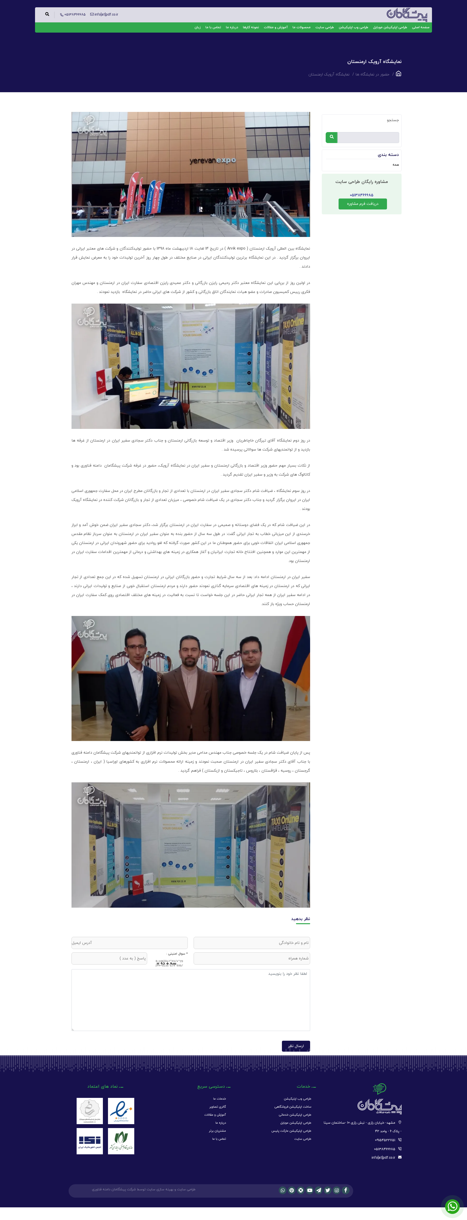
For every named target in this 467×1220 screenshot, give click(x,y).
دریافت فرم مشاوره (362, 204)
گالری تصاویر (217, 1107)
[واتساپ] (283, 1190)
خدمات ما (219, 1099)
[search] (47, 15)
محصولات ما (302, 27)
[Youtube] (310, 1190)
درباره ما (232, 27)
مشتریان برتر (217, 1131)
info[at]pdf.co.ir (383, 1158)
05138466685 (361, 195)
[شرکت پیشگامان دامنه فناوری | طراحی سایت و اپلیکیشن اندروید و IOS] (398, 75)
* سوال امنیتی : (177, 954)
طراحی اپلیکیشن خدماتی (295, 1115)
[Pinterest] (292, 1190)
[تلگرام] (319, 1190)
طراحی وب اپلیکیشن (353, 27)
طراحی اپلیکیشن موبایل (390, 27)
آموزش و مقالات (276, 27)
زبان (198, 27)
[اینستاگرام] (337, 1190)
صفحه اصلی (421, 27)
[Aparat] (301, 1190)
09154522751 (385, 1140)
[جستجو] (332, 137)
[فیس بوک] (346, 1190)
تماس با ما (213, 27)
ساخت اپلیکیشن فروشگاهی (292, 1107)
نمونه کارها (251, 27)
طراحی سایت (324, 27)
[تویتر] (328, 1190)
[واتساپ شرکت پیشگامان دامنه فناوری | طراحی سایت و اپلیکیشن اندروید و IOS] (452, 1206)
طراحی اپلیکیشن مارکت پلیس (291, 1131)
